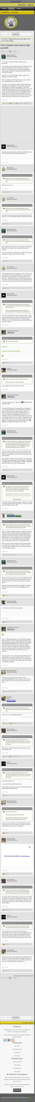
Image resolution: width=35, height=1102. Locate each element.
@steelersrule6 (28, 402)
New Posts (18, 1068)
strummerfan (11, 729)
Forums (11, 8)
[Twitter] (5, 1040)
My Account (18, 1061)
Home (4, 8)
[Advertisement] (17, 123)
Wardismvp (10, 168)
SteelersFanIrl (11, 55)
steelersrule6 (11, 838)
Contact (18, 1071)
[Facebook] (9, 1040)
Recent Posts (22, 4)
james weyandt (11, 601)
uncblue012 (10, 950)
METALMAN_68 (11, 670)
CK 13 (8, 762)
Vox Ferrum (10, 198)
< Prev (2, 51)
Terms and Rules (22, 1094)
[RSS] (13, 1040)
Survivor (18, 1052)
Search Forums (6, 12)
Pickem (18, 1056)
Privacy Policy (30, 1094)
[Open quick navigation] (32, 34)
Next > (15, 51)
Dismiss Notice (32, 38)
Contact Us (30, 4)
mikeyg (9, 368)
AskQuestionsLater (13, 330)
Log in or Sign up (16, 1)
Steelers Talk (18, 1049)
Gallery (19, 8)
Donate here (17, 1090)
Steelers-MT (10, 145)
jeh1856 (9, 697)
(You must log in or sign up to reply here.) (24, 975)
